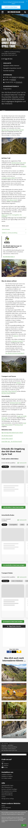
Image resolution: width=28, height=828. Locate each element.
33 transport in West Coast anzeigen (12, 621)
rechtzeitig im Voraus (17, 341)
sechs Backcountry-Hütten (9, 178)
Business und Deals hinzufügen (9, 789)
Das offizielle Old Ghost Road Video (14, 353)
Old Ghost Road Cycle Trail (18, 162)
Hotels (22, 524)
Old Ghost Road (6, 393)
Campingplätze (13, 524)
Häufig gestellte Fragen (7, 785)
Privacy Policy (21, 818)
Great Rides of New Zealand (9, 391)
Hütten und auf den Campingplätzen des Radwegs (12, 215)
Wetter (16, 336)
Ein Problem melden (7, 778)
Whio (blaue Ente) (12, 200)
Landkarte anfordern (7, 774)
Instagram (6, 763)
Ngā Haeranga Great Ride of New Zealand (13, 130)
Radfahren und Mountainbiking (9, 233)
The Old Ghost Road (7, 435)
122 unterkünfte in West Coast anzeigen (13, 565)
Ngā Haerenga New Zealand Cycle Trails (12, 432)
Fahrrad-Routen (6, 229)
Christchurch (19, 82)
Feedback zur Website (7, 776)
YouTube (6, 767)
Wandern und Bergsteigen (17, 466)
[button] (3, 12)
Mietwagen (5, 581)
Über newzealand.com (7, 787)
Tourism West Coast (7, 438)
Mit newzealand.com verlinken (9, 791)
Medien (3, 805)
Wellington (21, 77)
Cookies (4, 796)
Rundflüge (5, 466)
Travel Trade (5, 809)
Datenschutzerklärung (7, 794)
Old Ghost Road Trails (15, 402)
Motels (4, 524)
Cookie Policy (4, 820)
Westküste (23, 166)
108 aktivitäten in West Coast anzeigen (13, 507)
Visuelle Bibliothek (6, 807)
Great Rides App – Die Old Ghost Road (12, 441)
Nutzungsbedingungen (7, 793)
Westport (14, 77)
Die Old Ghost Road (9, 256)
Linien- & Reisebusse (17, 581)
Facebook (6, 765)
